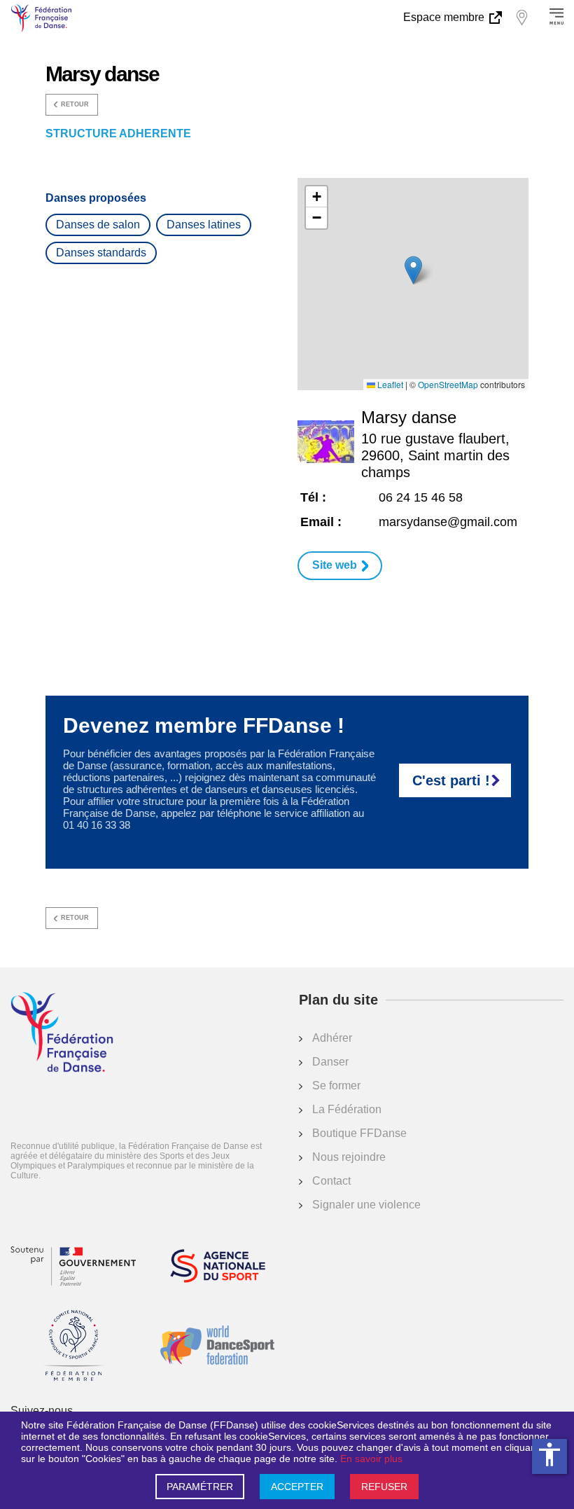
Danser (330, 1062)
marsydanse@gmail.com (448, 522)
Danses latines (204, 224)
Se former (336, 1085)
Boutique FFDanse (359, 1133)
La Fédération (347, 1109)
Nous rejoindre (349, 1157)
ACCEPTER (297, 1486)
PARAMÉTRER (200, 1486)
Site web (334, 565)
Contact (331, 1181)
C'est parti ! (451, 780)
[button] (413, 270)
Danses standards (101, 253)
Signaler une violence (366, 1205)
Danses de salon (98, 224)
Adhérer (332, 1038)
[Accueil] (61, 1033)
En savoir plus (371, 1458)
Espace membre (445, 17)
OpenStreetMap (448, 384)
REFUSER (384, 1486)
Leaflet (389, 384)
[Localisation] (521, 17)
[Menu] (556, 17)
